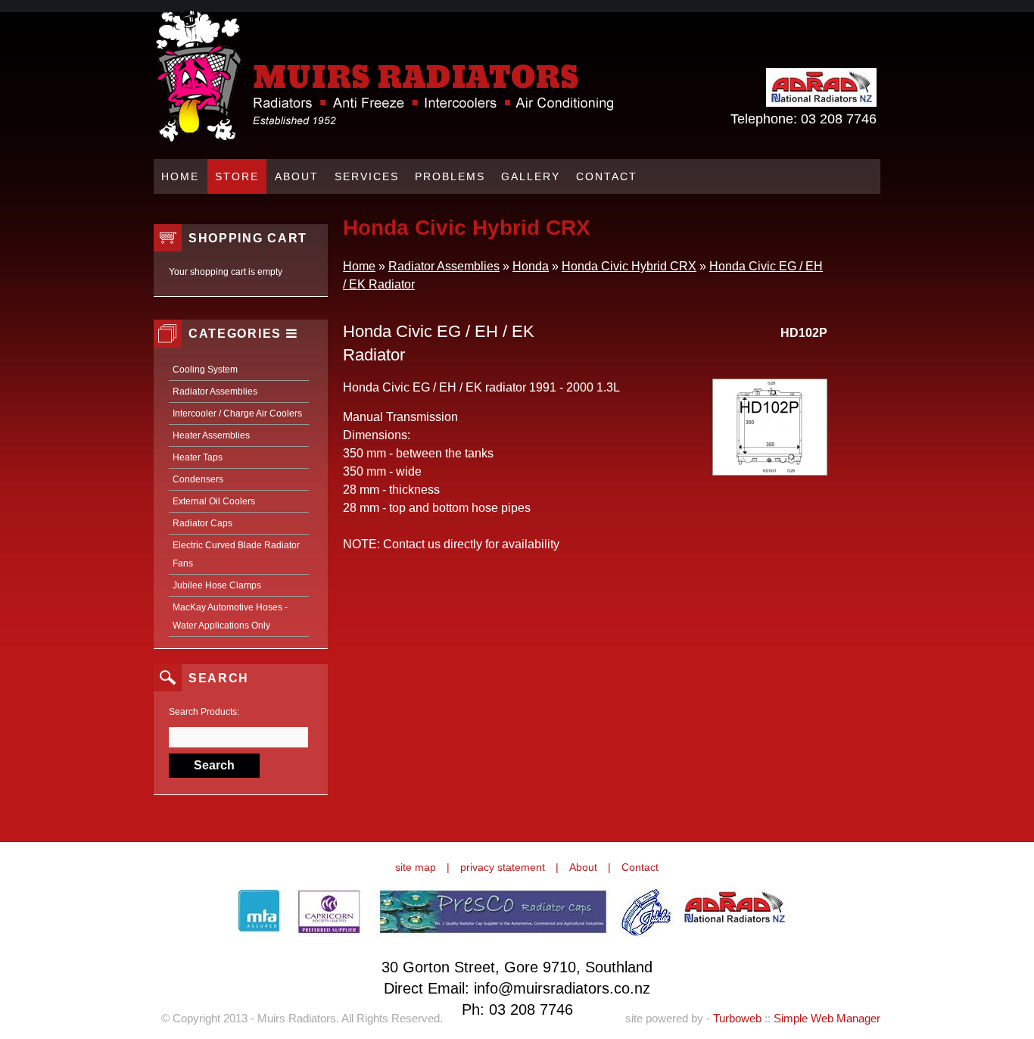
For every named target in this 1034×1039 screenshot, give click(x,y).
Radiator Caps (202, 523)
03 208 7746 (839, 118)
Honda (530, 266)
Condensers (198, 479)
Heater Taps (198, 457)
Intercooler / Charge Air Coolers (237, 413)
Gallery (530, 176)
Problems (450, 176)
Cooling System (205, 369)
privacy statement (502, 867)
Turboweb (737, 1018)
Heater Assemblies (211, 435)
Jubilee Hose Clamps (217, 585)
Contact (606, 176)
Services (367, 176)
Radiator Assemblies (215, 391)
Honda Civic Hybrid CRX (629, 266)
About (297, 176)
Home (180, 176)
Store (237, 176)
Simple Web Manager (827, 1018)
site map (415, 867)
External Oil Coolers (214, 501)
